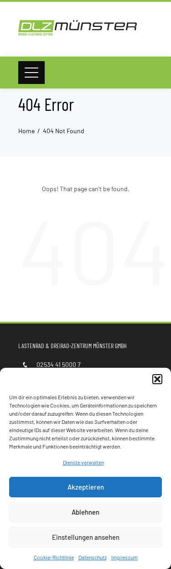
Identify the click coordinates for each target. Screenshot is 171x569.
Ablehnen (85, 512)
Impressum (124, 557)
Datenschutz (92, 557)
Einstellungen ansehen (85, 537)
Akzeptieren (85, 487)
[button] (157, 379)
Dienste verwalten (83, 462)
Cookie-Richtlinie (54, 557)
